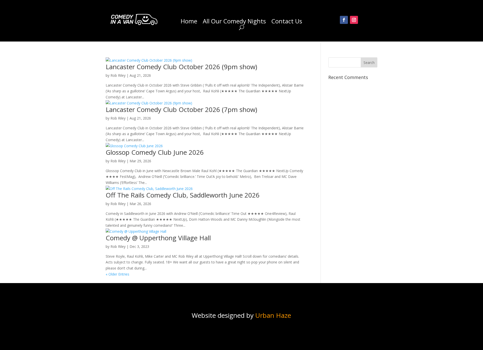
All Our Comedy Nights (234, 22)
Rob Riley (118, 75)
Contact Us (286, 22)
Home (189, 22)
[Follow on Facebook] (344, 20)
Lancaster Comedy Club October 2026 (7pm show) (181, 109)
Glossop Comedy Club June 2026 (155, 152)
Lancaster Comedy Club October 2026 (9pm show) (181, 66)
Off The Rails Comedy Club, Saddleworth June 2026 (183, 195)
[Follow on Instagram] (354, 20)
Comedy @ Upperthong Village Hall (158, 237)
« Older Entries (117, 274)
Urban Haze (273, 315)
